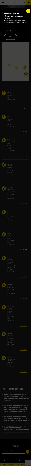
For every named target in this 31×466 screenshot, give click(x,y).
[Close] (28, 11)
